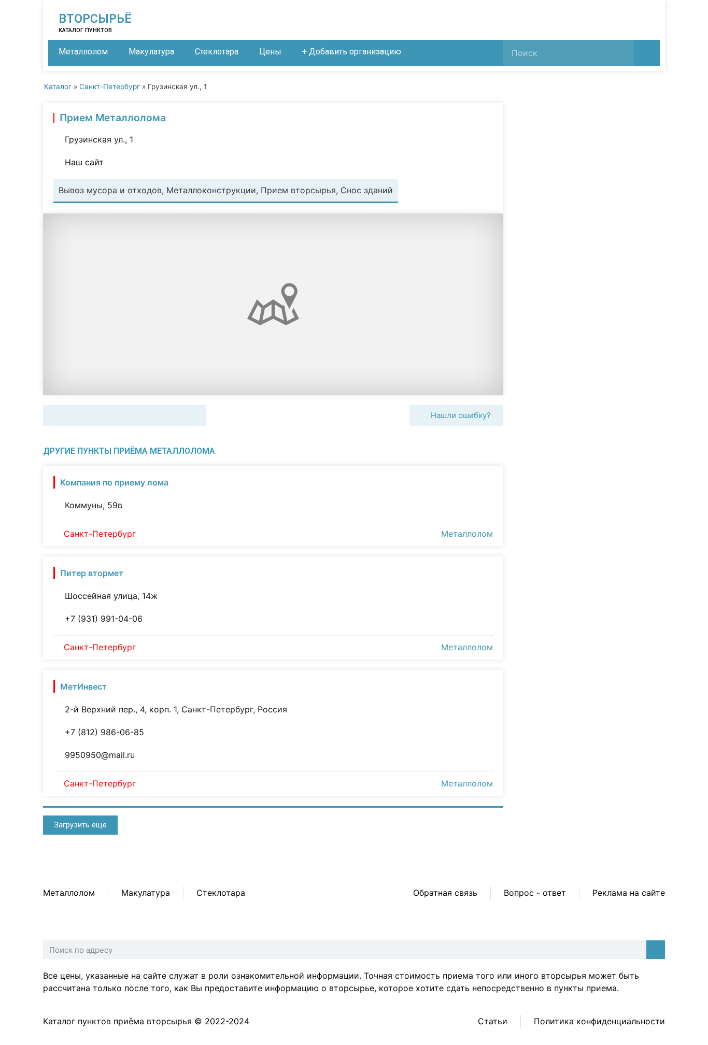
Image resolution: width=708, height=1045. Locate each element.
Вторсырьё (95, 19)
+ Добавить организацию (351, 51)
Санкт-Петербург (109, 86)
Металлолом (83, 51)
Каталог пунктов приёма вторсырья (117, 1021)
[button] (54, 415)
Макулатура (151, 51)
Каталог (58, 86)
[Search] (647, 53)
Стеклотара (216, 51)
